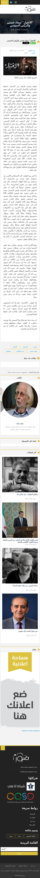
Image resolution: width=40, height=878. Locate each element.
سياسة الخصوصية (10, 866)
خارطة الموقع (23, 866)
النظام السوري (30, 836)
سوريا (11, 836)
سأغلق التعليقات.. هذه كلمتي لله (27, 494)
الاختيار (15, 347)
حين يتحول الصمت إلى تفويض (28, 631)
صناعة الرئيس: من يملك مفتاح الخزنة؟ (25, 585)
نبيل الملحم (31, 50)
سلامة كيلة (20, 423)
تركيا (19, 836)
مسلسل (8, 351)
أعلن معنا (32, 825)
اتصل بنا (32, 817)
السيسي (25, 347)
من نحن (32, 821)
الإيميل (3, 849)
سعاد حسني (33, 351)
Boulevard (18, 875)
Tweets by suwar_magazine (30, 731)
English (4, 2)
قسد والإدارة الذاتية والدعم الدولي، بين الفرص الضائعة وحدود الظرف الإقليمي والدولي (20, 541)
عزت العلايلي (20, 351)
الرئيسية (32, 814)
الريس (35, 347)
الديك (33, 53)
